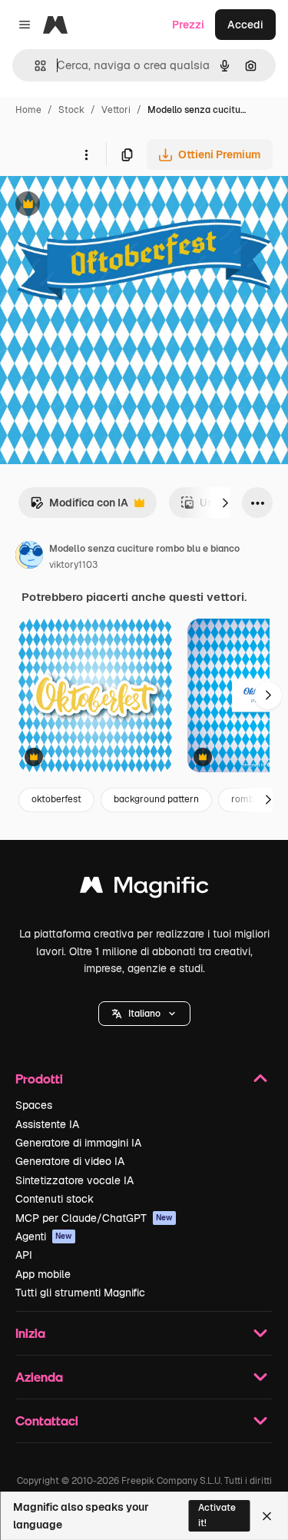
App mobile (43, 1274)
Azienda (39, 1377)
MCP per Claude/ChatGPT (94, 1218)
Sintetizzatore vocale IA (74, 1180)
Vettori (116, 110)
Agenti (43, 1236)
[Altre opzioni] (86, 154)
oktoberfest (56, 799)
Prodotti (39, 1078)
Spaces (33, 1105)
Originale (101, 205)
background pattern (156, 799)
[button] (144, 1013)
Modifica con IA (79, 507)
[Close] (267, 1516)
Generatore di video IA (69, 1161)
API (23, 1255)
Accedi (245, 25)
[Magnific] (144, 889)
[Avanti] (225, 502)
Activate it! (217, 1515)
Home (28, 110)
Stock (71, 110)
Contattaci (46, 1420)
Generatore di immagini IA (78, 1143)
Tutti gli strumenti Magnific (80, 1292)
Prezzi (188, 25)
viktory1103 (73, 565)
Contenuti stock (54, 1199)
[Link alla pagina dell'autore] (29, 557)
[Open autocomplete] (34, 65)
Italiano (144, 1013)
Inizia (30, 1333)
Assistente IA (47, 1124)
